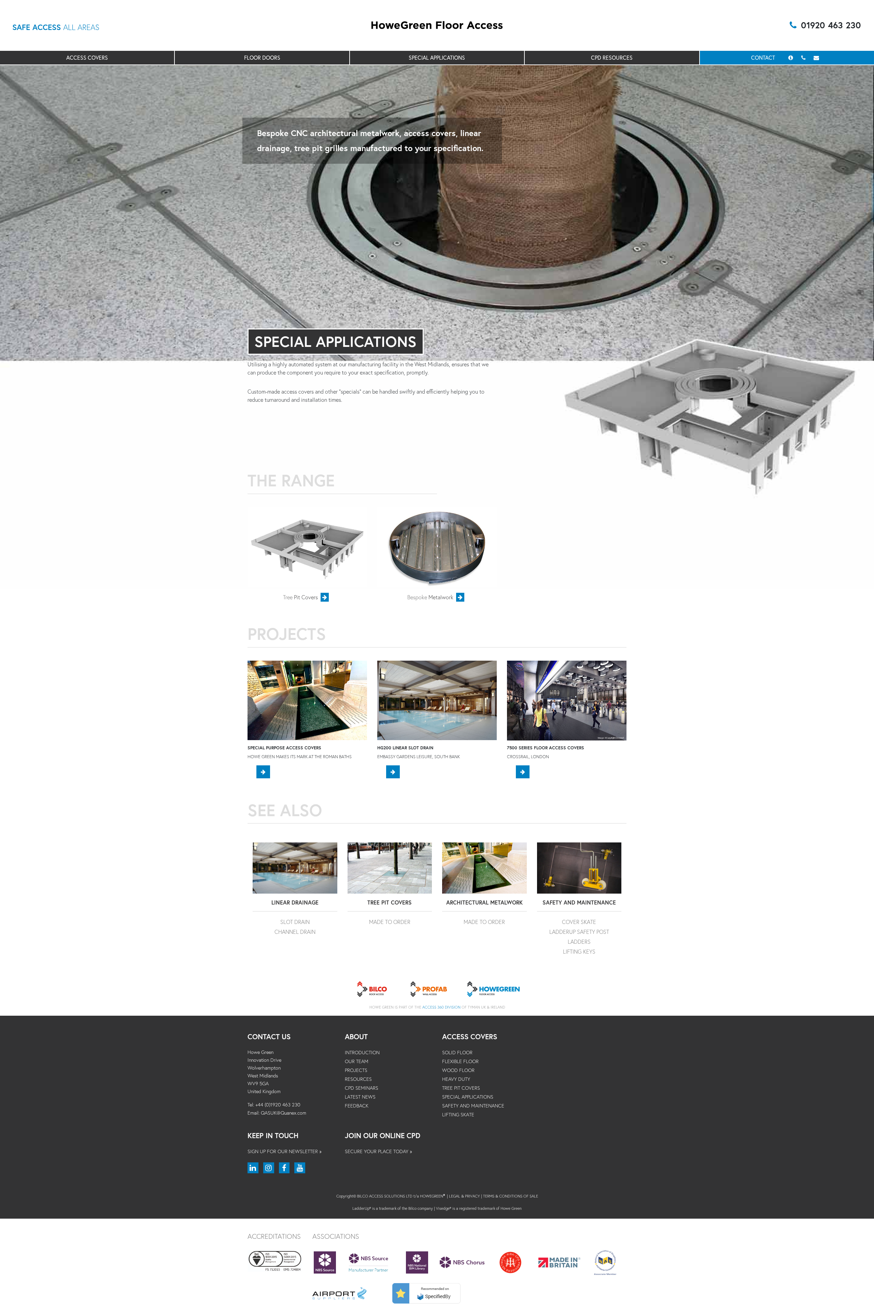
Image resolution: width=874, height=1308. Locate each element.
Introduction (362, 1052)
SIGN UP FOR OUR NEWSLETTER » (285, 1151)
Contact (763, 57)
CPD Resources (612, 57)
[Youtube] (299, 1167)
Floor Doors (262, 57)
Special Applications (437, 57)
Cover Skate (579, 921)
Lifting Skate (458, 1114)
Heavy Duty (456, 1079)
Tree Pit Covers (389, 902)
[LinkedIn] (253, 1167)
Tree (300, 597)
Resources (358, 1079)
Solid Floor (457, 1052)
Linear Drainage (295, 902)
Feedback (356, 1105)
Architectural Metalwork (484, 902)
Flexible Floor (460, 1061)
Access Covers (87, 57)
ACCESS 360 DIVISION (441, 1007)
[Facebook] (284, 1167)
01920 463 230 (831, 25)
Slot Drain (295, 921)
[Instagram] (268, 1167)
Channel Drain (294, 931)
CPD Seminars (361, 1088)
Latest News (360, 1096)
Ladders (579, 941)
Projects (356, 1070)
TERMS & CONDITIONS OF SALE (510, 1196)
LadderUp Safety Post (579, 931)
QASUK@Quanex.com (283, 1112)
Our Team (356, 1061)
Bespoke (430, 597)
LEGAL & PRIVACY (464, 1196)
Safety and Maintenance (579, 902)
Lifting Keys (579, 951)
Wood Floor (458, 1070)
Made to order (389, 921)
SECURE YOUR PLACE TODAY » (378, 1151)
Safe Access (55, 27)
